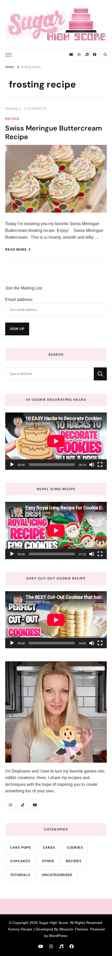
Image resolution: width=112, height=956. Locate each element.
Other (48, 861)
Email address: (19, 299)
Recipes (12, 118)
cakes (49, 847)
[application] (56, 441)
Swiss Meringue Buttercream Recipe (53, 132)
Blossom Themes (73, 929)
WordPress (58, 936)
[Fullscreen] (100, 464)
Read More (16, 249)
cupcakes (20, 861)
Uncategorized (57, 875)
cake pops (20, 847)
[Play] (12, 464)
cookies (75, 847)
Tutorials (20, 875)
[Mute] (91, 464)
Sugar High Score (53, 923)
